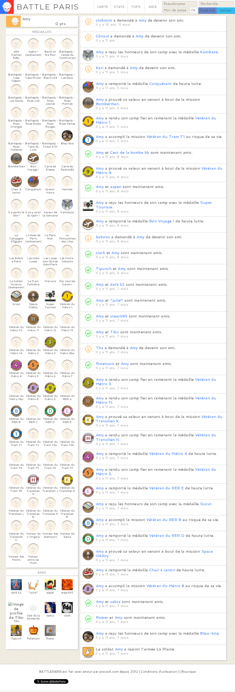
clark (100, 253)
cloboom (104, 20)
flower (102, 617)
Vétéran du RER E (166, 488)
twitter (226, 10)
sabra (115, 602)
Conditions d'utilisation (159, 671)
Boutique (189, 671)
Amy (26, 19)
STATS (119, 6)
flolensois (105, 363)
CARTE (102, 6)
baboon (103, 237)
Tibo (114, 332)
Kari (100, 68)
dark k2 (117, 284)
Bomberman (107, 104)
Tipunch (104, 268)
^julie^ (116, 300)
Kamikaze (209, 52)
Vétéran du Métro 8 (165, 586)
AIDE (153, 6)
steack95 (118, 316)
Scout (206, 504)
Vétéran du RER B (164, 520)
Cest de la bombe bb (129, 152)
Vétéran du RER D (167, 535)
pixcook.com (108, 671)
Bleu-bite (209, 633)
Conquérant (160, 83)
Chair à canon (162, 570)
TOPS (136, 6)
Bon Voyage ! (161, 221)
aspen (115, 187)
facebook (207, 10)
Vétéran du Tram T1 (165, 136)
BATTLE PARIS (48, 6)
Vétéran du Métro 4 (168, 453)
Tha (99, 348)
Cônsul (102, 36)
